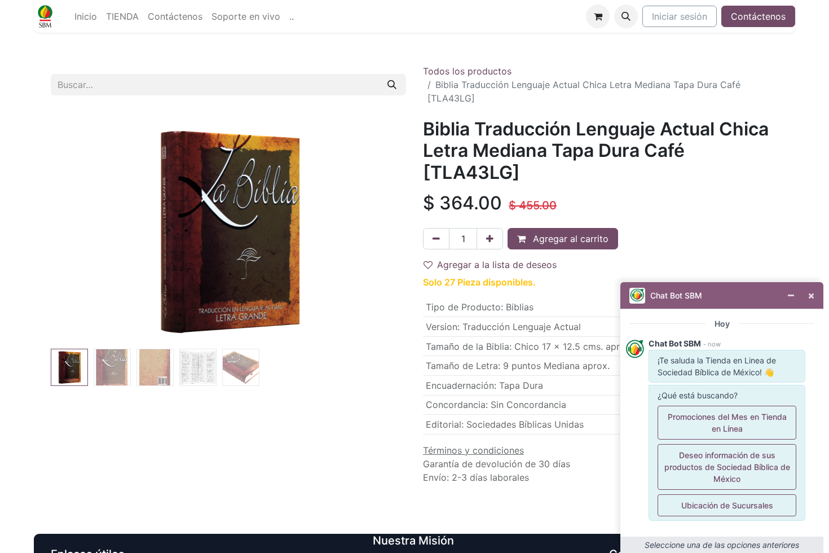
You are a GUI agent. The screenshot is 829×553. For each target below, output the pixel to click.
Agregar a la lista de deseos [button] (497, 264)
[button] (626, 16)
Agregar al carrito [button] (569, 238)
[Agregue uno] (490, 238)
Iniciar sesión (679, 16)
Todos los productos (467, 71)
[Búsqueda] (392, 84)
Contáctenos (758, 16)
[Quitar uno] (436, 238)
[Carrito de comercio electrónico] (598, 16)
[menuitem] (86, 16)
